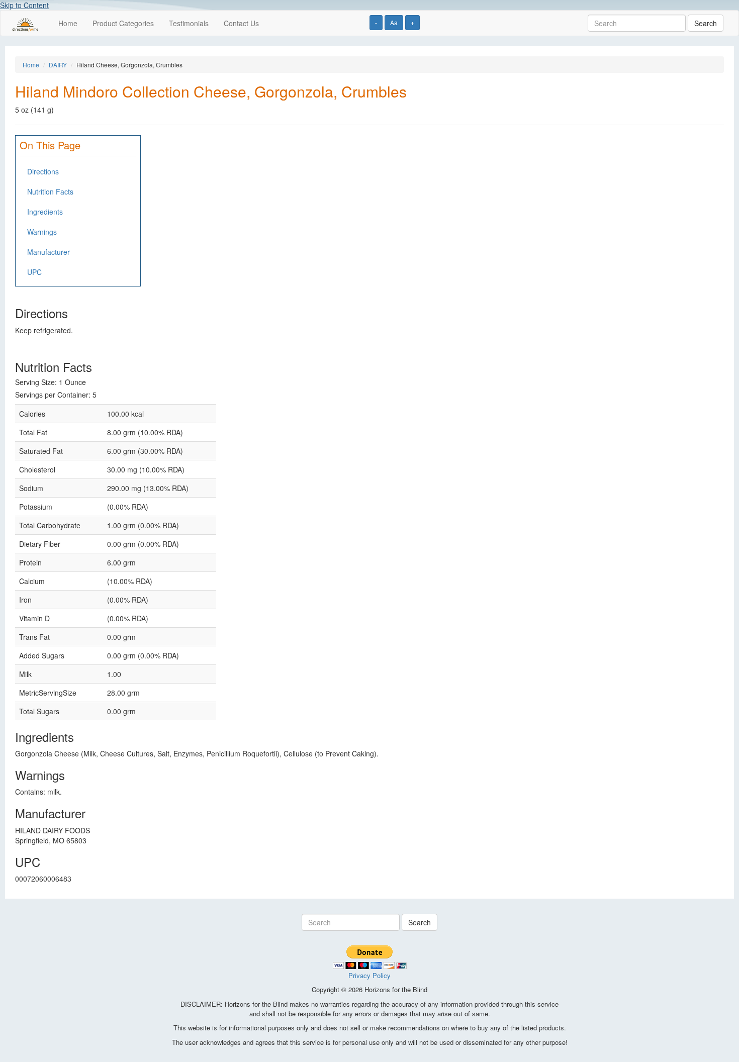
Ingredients (45, 212)
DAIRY (58, 64)
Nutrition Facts (50, 191)
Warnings (42, 232)
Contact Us (241, 23)
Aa (394, 22)
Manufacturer (48, 252)
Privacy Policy (369, 975)
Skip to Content (24, 5)
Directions (43, 171)
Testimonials (189, 23)
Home (67, 23)
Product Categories (123, 23)
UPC (34, 272)
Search (705, 23)
